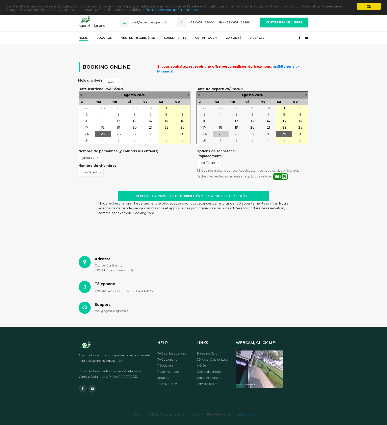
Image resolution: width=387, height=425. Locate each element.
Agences (257, 38)
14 (150, 121)
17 (86, 127)
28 (103, 108)
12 (118, 121)
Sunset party (175, 38)
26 (119, 134)
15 (166, 121)
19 (118, 127)
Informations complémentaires (170, 10)
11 (102, 121)
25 (103, 134)
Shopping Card (207, 353)
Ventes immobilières (284, 22)
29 (119, 108)
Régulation (165, 365)
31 (150, 108)
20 (134, 127)
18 (102, 127)
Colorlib (248, 414)
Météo (201, 365)
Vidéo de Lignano (209, 378)
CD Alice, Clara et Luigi (212, 359)
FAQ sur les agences (171, 353)
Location (104, 38)
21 (150, 127)
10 (86, 121)
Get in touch (206, 38)
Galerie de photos (209, 372)
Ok (369, 6)
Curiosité (233, 38)
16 (182, 121)
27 (87, 108)
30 (134, 108)
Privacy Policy (167, 384)
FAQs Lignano (167, 359)
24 (87, 134)
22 (166, 127)
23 (182, 127)
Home (83, 38)
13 (134, 121)
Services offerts (207, 384)
